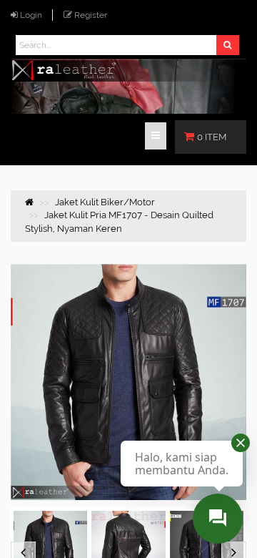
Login (31, 15)
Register (90, 15)
